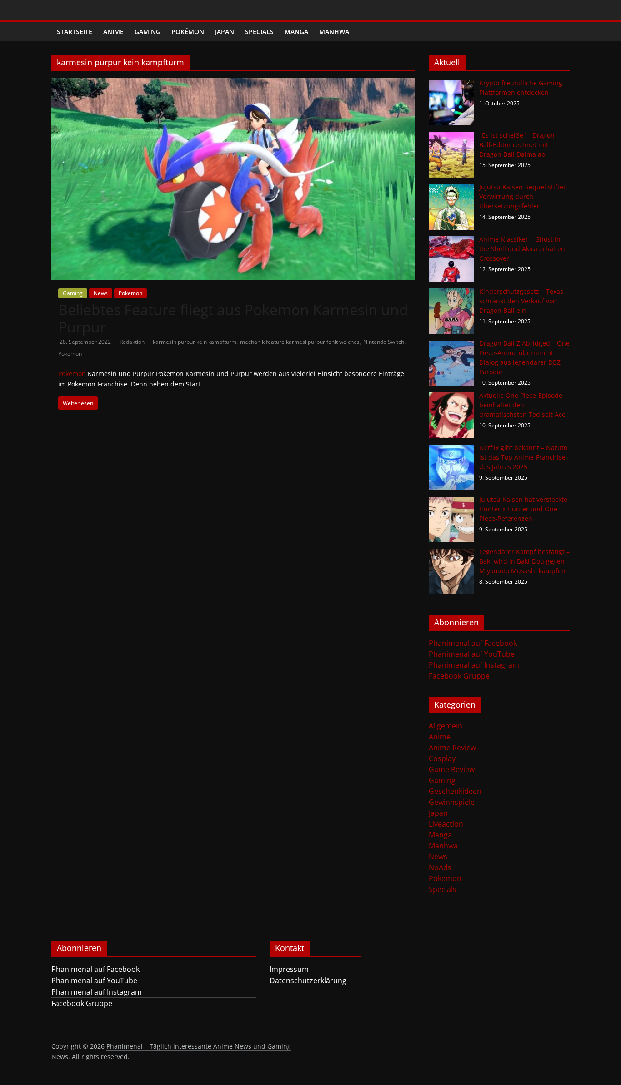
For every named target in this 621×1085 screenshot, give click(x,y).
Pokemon (130, 293)
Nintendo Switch (383, 342)
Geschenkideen (455, 791)
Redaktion (133, 342)
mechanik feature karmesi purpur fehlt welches (300, 342)
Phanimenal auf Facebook (473, 643)
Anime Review (452, 748)
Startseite (74, 31)
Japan (224, 31)
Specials (259, 31)
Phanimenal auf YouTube (472, 654)
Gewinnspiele (452, 802)
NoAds (440, 867)
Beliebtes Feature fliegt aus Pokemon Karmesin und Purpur (233, 318)
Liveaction (446, 824)
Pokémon (187, 31)
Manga (296, 31)
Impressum (289, 969)
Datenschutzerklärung (308, 981)
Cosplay (442, 758)
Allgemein (445, 726)
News (101, 293)
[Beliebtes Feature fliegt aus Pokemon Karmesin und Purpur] (233, 84)
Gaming (147, 31)
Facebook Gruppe (459, 676)
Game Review (452, 769)
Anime (113, 31)
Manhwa (334, 31)
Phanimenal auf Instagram (474, 665)
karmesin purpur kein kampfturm (194, 342)
